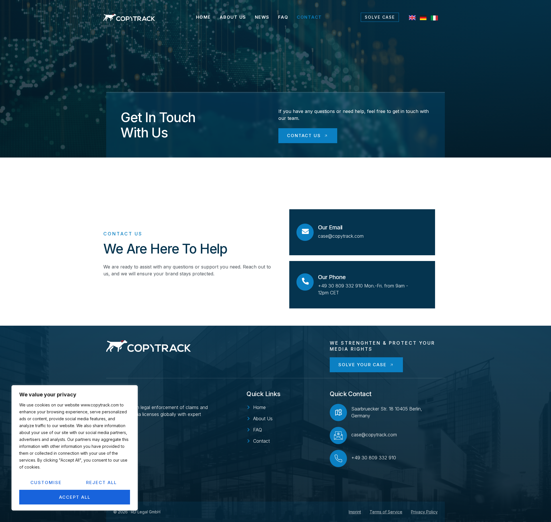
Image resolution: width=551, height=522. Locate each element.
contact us (304, 135)
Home (203, 17)
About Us (233, 17)
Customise (46, 482)
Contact (309, 17)
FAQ (283, 17)
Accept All (74, 497)
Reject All (101, 482)
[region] (74, 448)
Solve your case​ (362, 364)
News (262, 17)
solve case (380, 17)
